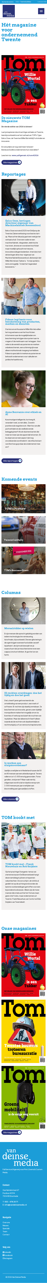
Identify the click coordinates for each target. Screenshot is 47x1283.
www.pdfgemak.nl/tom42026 (25, 155)
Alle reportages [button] (10, 460)
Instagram (8, 1258)
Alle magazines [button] (10, 162)
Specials (6, 1228)
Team (5, 1231)
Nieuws (6, 1225)
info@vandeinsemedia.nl (16, 1205)
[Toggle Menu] (41, 11)
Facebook (8, 1255)
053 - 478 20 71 (11, 1202)
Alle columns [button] (9, 799)
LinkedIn (7, 1252)
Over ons (6, 1222)
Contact (6, 1234)
